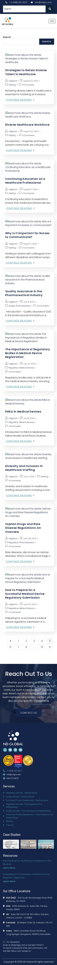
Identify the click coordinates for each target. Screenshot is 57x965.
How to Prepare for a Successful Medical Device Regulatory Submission (25, 593)
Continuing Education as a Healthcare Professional (25, 181)
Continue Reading (20, 100)
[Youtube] (10, 750)
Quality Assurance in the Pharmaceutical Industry (24, 293)
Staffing (12, 85)
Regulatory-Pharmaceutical (21, 542)
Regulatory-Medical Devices (21, 367)
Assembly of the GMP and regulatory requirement (27, 847)
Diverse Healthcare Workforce (27, 125)
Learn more (9, 868)
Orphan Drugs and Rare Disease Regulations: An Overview (23, 528)
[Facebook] (20, 750)
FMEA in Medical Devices (23, 411)
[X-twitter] (5, 750)
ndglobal (13, 81)
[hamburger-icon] (52, 21)
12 (42, 647)
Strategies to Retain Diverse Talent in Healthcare (26, 72)
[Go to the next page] (50, 647)
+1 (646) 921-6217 (14, 771)
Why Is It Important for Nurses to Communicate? (27, 235)
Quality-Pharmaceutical (19, 305)
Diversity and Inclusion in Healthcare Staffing (24, 468)
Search (7, 37)
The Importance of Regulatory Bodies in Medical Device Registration (27, 353)
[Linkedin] (15, 750)
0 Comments (28, 85)
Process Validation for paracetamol (11, 843)
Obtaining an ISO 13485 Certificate (46, 843)
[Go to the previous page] (10, 641)
